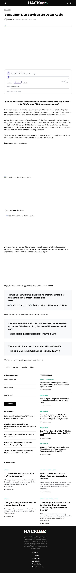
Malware (53, 470)
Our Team (35, 555)
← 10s (9, 82)
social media (22, 110)
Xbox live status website (27, 135)
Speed (63, 81)
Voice (8, 86)
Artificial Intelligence (46, 499)
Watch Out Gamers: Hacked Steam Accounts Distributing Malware (53, 476)
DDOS (8, 367)
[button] (5, 3)
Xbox (32, 367)
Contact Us (35, 558)
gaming (15, 367)
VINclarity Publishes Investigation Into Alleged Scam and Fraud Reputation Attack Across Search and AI (54, 449)
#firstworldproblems (35, 298)
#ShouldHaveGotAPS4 (51, 346)
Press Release (50, 379)
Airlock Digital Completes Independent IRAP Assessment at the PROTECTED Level (54, 401)
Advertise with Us (38, 567)
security (24, 367)
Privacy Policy (37, 564)
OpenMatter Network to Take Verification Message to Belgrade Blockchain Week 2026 (55, 433)
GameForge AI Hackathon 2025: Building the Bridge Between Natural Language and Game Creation (55, 506)
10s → (25, 82)
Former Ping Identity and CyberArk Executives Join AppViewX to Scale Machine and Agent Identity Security (54, 417)
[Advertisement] (38, 159)
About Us (35, 552)
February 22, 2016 (58, 305)
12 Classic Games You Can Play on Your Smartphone (19, 474)
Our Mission (36, 561)
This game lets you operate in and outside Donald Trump (20, 503)
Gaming (7, 9)
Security (42, 379)
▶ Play (17, 82)
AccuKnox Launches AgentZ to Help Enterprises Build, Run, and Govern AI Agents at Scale (20, 426)
